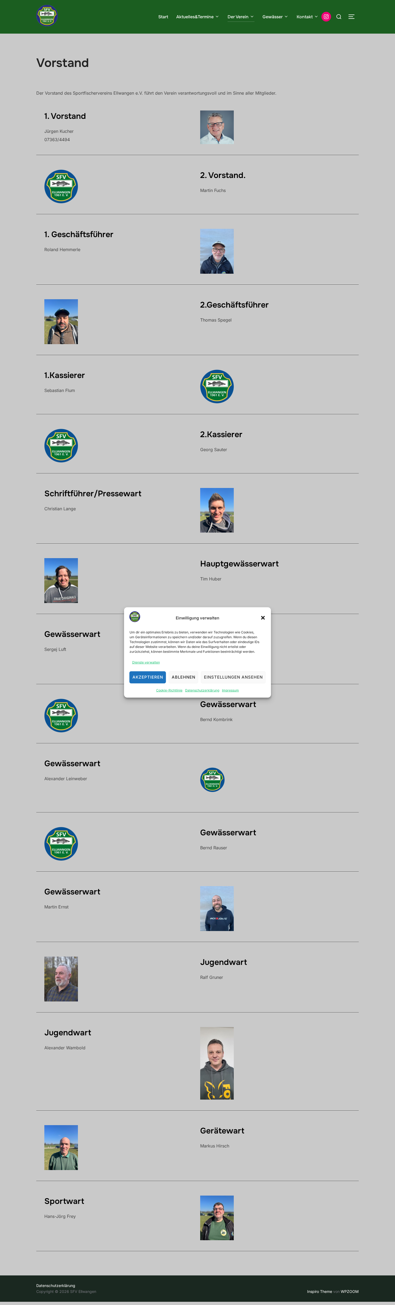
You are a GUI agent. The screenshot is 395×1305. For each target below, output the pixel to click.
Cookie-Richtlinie (169, 690)
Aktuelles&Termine (195, 17)
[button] (263, 618)
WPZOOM (350, 1291)
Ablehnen (183, 677)
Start (163, 17)
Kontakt (305, 17)
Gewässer (273, 17)
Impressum (230, 690)
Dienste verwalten (146, 662)
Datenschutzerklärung (202, 690)
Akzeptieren (147, 677)
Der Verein (238, 17)
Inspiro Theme (319, 1291)
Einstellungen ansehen (233, 677)
